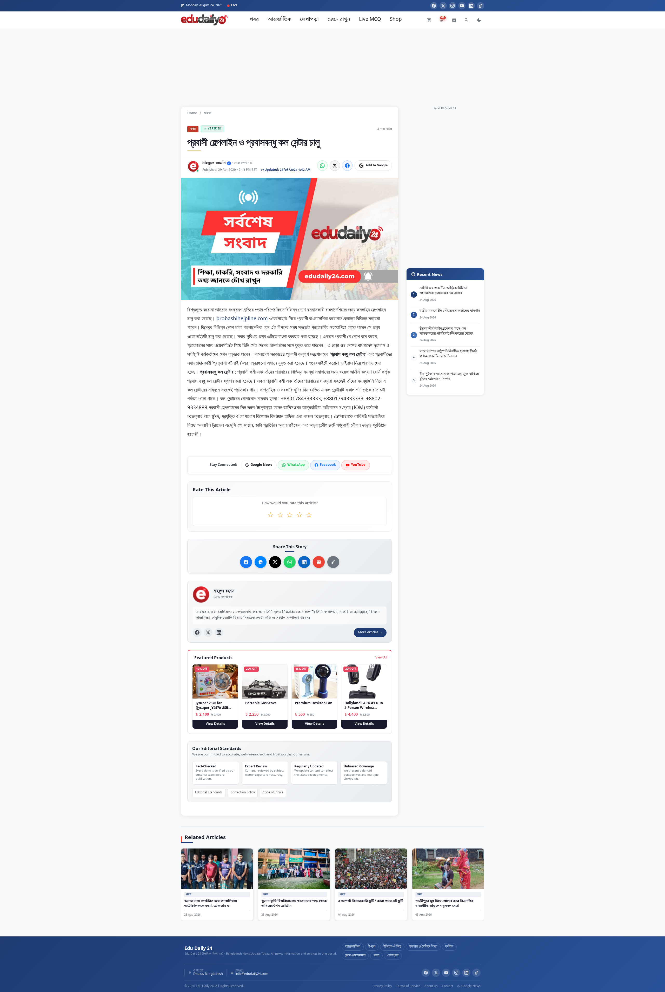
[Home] (204, 20)
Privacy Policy (382, 986)
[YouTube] (462, 5)
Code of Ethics (273, 793)
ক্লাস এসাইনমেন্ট (355, 956)
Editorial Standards (209, 793)
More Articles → (370, 632)
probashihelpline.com (242, 318)
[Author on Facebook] (197, 632)
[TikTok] (480, 5)
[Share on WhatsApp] (322, 165)
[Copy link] (333, 562)
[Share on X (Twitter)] (335, 165)
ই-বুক (371, 947)
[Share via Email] (319, 562)
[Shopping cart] (429, 20)
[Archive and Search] (454, 20)
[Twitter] (443, 5)
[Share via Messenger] (261, 562)
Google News (471, 986)
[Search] (466, 20)
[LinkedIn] (471, 5)
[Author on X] (208, 632)
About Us (431, 986)
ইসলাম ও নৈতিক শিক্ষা (423, 947)
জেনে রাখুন (339, 19)
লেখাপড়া (309, 19)
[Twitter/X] (436, 973)
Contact (447, 986)
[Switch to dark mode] (479, 20)
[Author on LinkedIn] (219, 632)
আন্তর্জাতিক (279, 19)
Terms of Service (408, 986)
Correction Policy (242, 793)
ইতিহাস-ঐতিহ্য (392, 947)
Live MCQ (370, 19)
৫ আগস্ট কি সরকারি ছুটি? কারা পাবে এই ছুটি (370, 901)
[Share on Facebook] (347, 165)
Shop (396, 19)
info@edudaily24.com (251, 974)
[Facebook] (433, 5)
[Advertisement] (332, 64)
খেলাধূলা (392, 956)
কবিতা (449, 947)
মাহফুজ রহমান (214, 163)
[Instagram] (452, 5)
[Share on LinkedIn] (304, 562)
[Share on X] (275, 562)
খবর (254, 19)
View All (381, 657)
